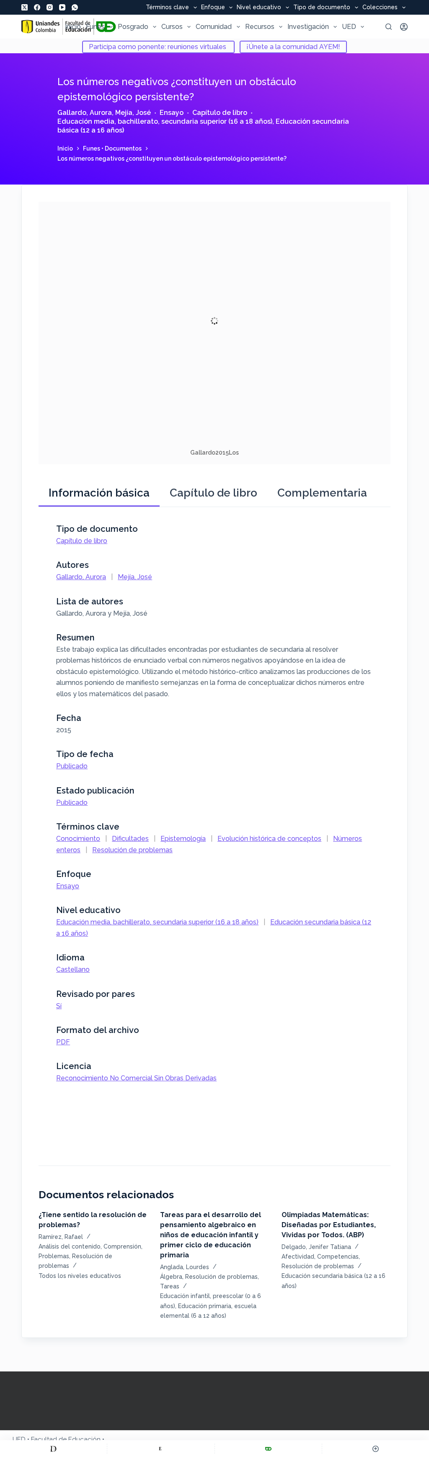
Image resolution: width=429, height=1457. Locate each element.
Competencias (338, 1256)
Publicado (72, 766)
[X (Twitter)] (24, 7)
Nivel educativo (259, 7)
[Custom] (53, 1448)
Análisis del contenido (70, 1246)
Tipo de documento (321, 7)
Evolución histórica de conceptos (269, 839)
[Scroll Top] (375, 1448)
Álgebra (171, 1276)
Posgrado (133, 27)
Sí (59, 1006)
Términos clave (167, 7)
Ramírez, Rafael (61, 1236)
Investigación (308, 27)
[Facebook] (37, 7)
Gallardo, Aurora (84, 113)
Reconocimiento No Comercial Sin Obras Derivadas (136, 1078)
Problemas (54, 1256)
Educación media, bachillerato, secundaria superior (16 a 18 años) (164, 121)
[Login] (404, 27)
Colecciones (380, 7)
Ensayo (171, 113)
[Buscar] (388, 26)
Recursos (259, 27)
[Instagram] (50, 7)
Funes (95, 27)
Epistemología (183, 839)
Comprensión (122, 1246)
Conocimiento (78, 839)
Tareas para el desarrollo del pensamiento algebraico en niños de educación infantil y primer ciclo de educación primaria (210, 1235)
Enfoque (213, 7)
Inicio (73, 27)
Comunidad (214, 27)
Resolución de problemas (132, 850)
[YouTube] (62, 7)
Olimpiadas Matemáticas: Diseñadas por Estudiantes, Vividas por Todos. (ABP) (329, 1225)
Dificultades (130, 839)
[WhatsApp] (75, 7)
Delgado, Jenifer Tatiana (316, 1247)
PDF (63, 1042)
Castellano (73, 969)
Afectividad (298, 1256)
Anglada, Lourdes (184, 1267)
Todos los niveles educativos (80, 1275)
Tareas (169, 1286)
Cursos (172, 27)
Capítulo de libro (219, 113)
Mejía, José (133, 113)
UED (349, 27)
